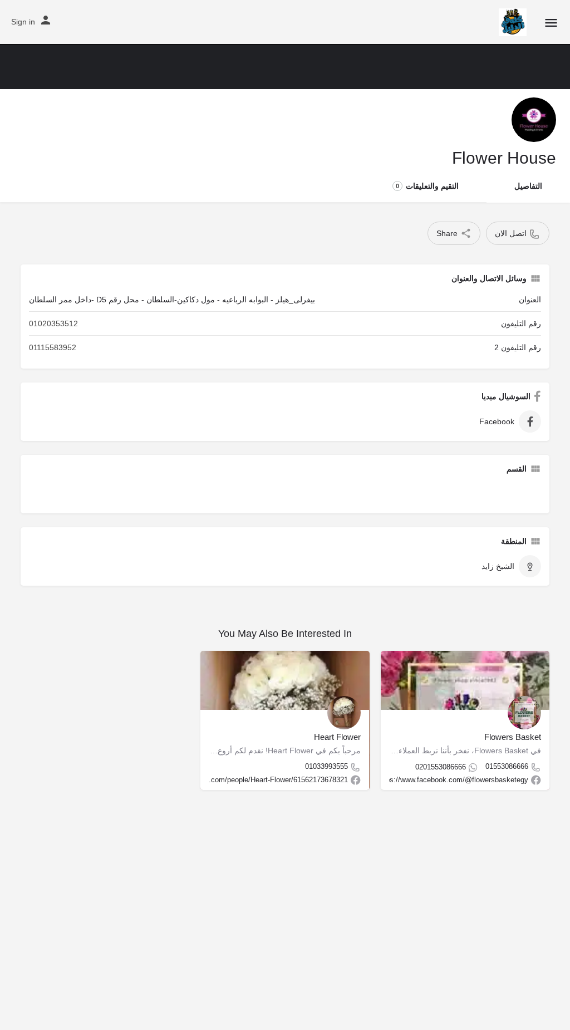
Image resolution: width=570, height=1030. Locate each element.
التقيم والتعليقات (427, 186)
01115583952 (52, 347)
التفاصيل (528, 186)
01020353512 (53, 323)
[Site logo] (511, 22)
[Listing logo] (534, 119)
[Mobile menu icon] (551, 22)
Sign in (23, 21)
